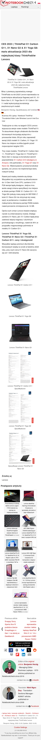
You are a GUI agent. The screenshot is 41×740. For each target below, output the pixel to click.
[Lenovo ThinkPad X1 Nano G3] (20, 332)
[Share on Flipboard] (17, 654)
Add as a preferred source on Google (22, 644)
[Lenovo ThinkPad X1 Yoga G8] (20, 301)
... (38, 6)
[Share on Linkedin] (23, 654)
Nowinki (28, 713)
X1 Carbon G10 (20, 160)
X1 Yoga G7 (27, 162)
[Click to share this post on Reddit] (35, 650)
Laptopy (14, 6)
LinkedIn (35, 680)
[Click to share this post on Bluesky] (23, 650)
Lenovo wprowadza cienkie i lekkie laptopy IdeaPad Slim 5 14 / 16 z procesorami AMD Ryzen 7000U (29, 630)
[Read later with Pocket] (11, 654)
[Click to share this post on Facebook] (11, 650)
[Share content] (5, 650)
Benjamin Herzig (31, 664)
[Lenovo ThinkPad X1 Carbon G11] (20, 270)
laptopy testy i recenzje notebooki (13, 713)
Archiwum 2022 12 (11, 715)
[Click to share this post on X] (29, 650)
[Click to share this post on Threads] (17, 650)
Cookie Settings (20, 727)
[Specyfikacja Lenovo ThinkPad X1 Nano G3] (20, 448)
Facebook (34, 706)
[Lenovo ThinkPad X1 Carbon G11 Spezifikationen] (19, 368)
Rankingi (25, 6)
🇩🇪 (2, 112)
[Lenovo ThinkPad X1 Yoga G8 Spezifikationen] (19, 408)
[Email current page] (29, 655)
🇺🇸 (38, 110)
